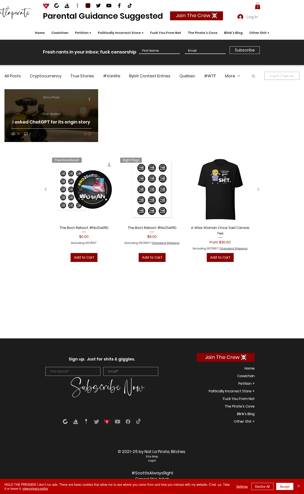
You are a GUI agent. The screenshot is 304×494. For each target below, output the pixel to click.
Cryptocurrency (45, 76)
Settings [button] (242, 486)
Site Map (152, 456)
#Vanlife (111, 76)
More (230, 76)
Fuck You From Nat (239, 398)
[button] (257, 5)
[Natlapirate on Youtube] (109, 5)
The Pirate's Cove (240, 406)
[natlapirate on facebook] (119, 5)
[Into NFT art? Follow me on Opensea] (67, 5)
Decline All (262, 486)
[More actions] (90, 99)
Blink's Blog (246, 413)
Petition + (246, 383)
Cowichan (246, 376)
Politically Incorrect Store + (232, 391)
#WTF (210, 76)
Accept (285, 486)
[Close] (298, 486)
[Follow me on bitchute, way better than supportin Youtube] (56, 5)
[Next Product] (258, 189)
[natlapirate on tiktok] (130, 5)
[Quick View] (220, 189)
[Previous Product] (45, 189)
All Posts (12, 76)
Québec (187, 76)
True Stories (82, 76)
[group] (152, 209)
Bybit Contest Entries (149, 76)
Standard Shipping (165, 243)
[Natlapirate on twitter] (98, 5)
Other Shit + (244, 421)
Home (250, 368)
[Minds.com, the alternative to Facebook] (77, 5)
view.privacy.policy (35, 488)
